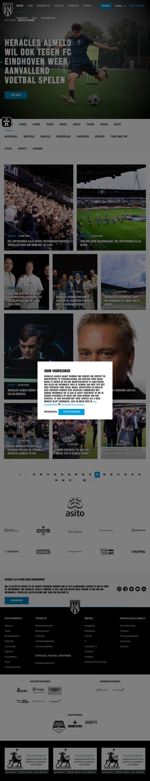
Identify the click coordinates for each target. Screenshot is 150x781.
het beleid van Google (72, 404)
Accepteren (71, 411)
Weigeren (50, 411)
